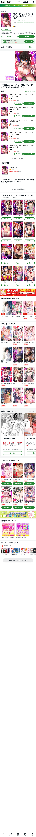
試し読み (6, 29)
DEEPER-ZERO (20, 22)
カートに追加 (29, 103)
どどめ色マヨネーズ (20, 20)
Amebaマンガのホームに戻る (18, 560)
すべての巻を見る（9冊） (17, 158)
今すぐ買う (9, 36)
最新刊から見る (30, 91)
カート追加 (28, 36)
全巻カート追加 (29, 41)
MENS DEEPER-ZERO (29, 22)
